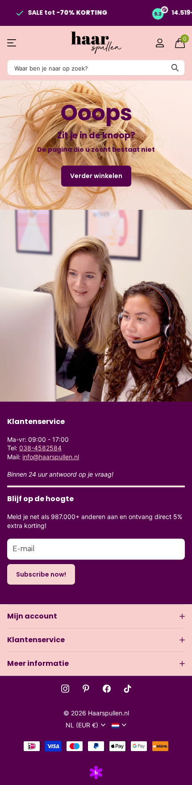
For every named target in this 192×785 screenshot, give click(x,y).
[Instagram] (65, 689)
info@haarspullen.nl (50, 457)
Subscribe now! (41, 574)
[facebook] (107, 689)
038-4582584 (40, 448)
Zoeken (175, 67)
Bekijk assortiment (12, 43)
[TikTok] (127, 689)
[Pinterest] (86, 689)
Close (96, 616)
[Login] (159, 43)
